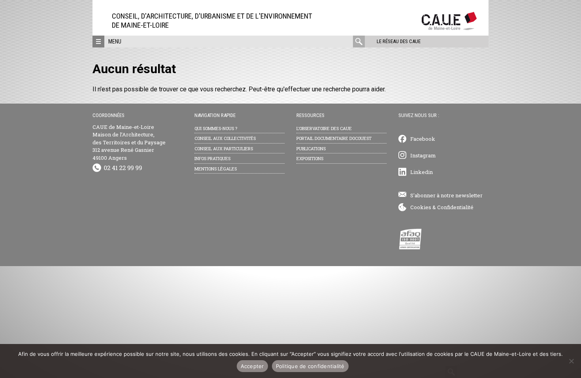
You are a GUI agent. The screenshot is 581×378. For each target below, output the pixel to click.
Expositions (309, 158)
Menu (114, 41)
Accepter (252, 366)
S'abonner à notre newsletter (446, 195)
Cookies (420, 207)
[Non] (571, 361)
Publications (311, 148)
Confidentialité (455, 207)
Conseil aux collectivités (225, 138)
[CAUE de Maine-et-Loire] (449, 28)
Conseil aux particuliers (223, 148)
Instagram (423, 155)
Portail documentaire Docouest (334, 138)
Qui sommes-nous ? (215, 128)
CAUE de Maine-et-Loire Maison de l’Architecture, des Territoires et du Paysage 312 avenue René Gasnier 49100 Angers (129, 142)
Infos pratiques (212, 158)
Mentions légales (215, 169)
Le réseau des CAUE (399, 41)
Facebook (422, 138)
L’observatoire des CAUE (324, 128)
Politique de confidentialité (310, 366)
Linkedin (421, 172)
